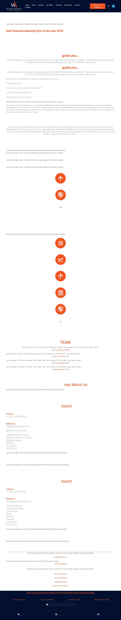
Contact (77, 5)
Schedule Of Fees (60, 557)
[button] (108, 6)
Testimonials (68, 5)
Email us (10, 423)
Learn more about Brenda (60, 350)
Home (27, 5)
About (33, 5)
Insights (27, 7)
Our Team (59, 5)
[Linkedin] (113, 6)
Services (40, 5)
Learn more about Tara (60, 356)
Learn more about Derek (60, 363)
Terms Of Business (60, 564)
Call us (9, 413)
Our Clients (49, 5)
